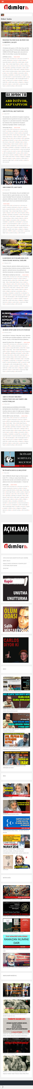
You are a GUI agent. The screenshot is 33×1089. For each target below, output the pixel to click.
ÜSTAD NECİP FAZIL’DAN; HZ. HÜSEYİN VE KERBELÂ (16, 916)
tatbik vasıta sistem (13, 82)
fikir (23, 138)
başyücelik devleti (11, 209)
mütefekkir (11, 75)
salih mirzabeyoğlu (9, 78)
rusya (18, 151)
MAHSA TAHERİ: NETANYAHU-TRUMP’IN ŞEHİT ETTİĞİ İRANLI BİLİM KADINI (15, 564)
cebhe (21, 64)
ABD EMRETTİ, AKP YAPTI (12, 187)
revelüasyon (15, 504)
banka (24, 60)
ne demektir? (24, 75)
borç (21, 282)
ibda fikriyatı (25, 140)
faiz (17, 65)
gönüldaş (8, 67)
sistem (25, 153)
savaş (18, 153)
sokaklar (20, 80)
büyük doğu (21, 62)
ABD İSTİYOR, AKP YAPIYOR (13, 111)
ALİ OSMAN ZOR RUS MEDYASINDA (12, 691)
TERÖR (10, 231)
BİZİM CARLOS (6, 560)
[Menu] (2, 1)
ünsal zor (15, 60)
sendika (18, 506)
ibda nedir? (16, 69)
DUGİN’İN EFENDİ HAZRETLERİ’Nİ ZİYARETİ (14, 997)
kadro (4, 73)
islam (21, 142)
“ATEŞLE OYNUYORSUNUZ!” (10, 1053)
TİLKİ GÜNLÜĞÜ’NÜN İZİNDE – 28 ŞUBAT (13, 932)
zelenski (26, 160)
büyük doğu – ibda (24, 134)
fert (20, 65)
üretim (20, 488)
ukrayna (18, 158)
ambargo (9, 131)
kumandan (21, 73)
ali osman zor (13, 58)
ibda (24, 67)
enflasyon (8, 493)
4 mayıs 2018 (6, 58)
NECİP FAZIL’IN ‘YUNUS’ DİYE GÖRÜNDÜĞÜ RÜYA (15, 967)
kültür (11, 73)
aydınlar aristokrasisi (12, 207)
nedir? (24, 76)
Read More (17, 56)
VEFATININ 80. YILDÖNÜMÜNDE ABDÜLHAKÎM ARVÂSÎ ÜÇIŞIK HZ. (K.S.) (15, 1015)
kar (8, 73)
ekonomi (13, 65)
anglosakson (15, 131)
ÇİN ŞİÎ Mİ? (5, 568)
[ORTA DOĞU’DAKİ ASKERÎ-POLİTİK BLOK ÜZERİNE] (2, 14)
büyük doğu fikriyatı (14, 64)
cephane (19, 136)
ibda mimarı (10, 69)
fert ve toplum (25, 65)
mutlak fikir (17, 75)
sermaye (23, 506)
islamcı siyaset (21, 71)
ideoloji (22, 69)
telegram (21, 82)
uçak (14, 158)
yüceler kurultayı (10, 85)
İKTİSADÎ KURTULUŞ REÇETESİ (14, 470)
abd (11, 129)
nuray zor (10, 151)
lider (26, 73)
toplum (9, 84)
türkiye (17, 156)
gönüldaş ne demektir (17, 495)
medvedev (17, 147)
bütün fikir (14, 62)
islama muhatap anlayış (11, 71)
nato (29, 147)
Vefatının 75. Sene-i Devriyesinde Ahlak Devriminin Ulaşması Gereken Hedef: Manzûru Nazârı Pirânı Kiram (16, 1072)
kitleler (15, 73)
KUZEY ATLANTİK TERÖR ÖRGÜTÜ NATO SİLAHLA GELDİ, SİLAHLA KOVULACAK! (15, 710)
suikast (25, 80)
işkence (28, 71)
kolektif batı (14, 145)
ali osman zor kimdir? (23, 58)
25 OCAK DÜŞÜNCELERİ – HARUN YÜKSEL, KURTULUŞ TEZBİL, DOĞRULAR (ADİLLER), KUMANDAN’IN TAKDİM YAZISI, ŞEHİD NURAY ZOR (16, 851)
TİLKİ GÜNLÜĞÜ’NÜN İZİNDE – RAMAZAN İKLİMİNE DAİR (16, 950)
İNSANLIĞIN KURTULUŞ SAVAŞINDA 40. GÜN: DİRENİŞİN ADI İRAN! (14, 766)
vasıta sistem (16, 84)
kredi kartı (13, 291)
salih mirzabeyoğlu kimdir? (21, 78)
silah (22, 153)
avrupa (21, 131)
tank (25, 154)
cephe (25, 64)
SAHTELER (5, 869)
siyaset (15, 80)
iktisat (26, 69)
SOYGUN (21, 366)
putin (14, 151)
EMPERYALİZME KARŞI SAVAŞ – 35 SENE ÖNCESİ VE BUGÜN (16, 831)
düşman (9, 212)
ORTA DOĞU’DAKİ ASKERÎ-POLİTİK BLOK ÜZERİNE (15, 558)
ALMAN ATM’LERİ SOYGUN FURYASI (16, 330)
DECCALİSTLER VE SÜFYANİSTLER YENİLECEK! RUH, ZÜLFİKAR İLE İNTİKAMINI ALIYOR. (16, 748)
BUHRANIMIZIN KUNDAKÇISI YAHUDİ (12, 899)
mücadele (23, 220)
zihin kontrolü (19, 85)
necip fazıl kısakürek (17, 76)
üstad (20, 60)
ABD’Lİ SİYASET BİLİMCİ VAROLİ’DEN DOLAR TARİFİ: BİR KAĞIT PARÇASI (15, 399)
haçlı (16, 140)
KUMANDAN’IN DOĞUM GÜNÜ (11, 814)
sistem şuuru (10, 80)
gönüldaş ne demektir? (16, 67)
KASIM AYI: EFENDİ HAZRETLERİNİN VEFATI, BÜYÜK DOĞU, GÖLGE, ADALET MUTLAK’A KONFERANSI (16, 1034)
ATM (9, 346)
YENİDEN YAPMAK (7, 798)
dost (9, 65)
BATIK (8, 421)
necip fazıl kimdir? (15, 149)
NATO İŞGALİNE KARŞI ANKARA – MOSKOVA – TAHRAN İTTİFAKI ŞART (14, 730)
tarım (14, 508)
